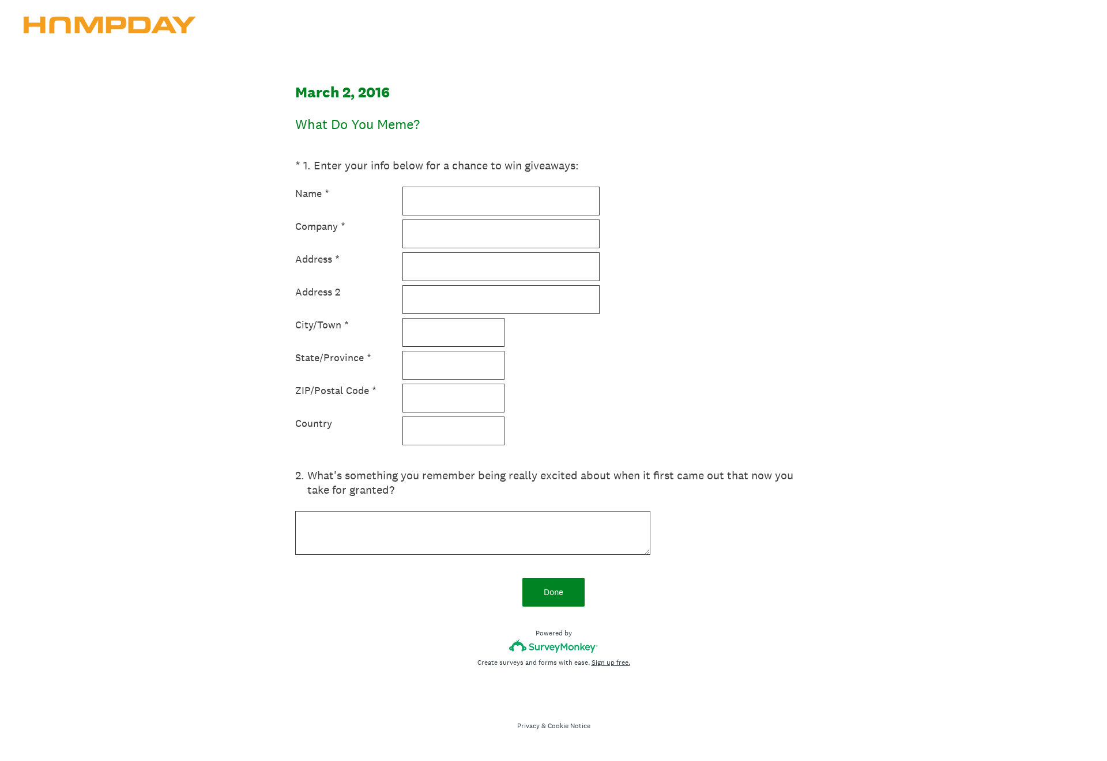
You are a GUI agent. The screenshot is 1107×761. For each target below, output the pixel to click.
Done (553, 591)
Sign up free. (611, 662)
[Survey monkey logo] (553, 646)
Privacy (528, 725)
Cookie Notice (569, 725)
